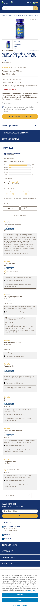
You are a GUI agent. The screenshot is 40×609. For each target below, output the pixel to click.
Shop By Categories (8, 15)
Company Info (8, 557)
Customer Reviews (10, 139)
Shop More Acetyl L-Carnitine (28, 15)
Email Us (7, 535)
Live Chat (7, 539)
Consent (20, 594)
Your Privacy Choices (20, 605)
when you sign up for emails (12, 505)
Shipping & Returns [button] (10, 126)
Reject (20, 600)
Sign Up (20, 516)
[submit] (35, 8)
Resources (7, 563)
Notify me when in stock (20, 116)
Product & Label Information (15, 133)
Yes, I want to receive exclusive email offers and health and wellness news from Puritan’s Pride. (19, 109)
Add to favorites (33, 51)
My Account (7, 551)
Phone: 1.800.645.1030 (12, 527)
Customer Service (10, 545)
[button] (29, 3)
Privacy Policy (31, 590)
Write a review (22, 67)
